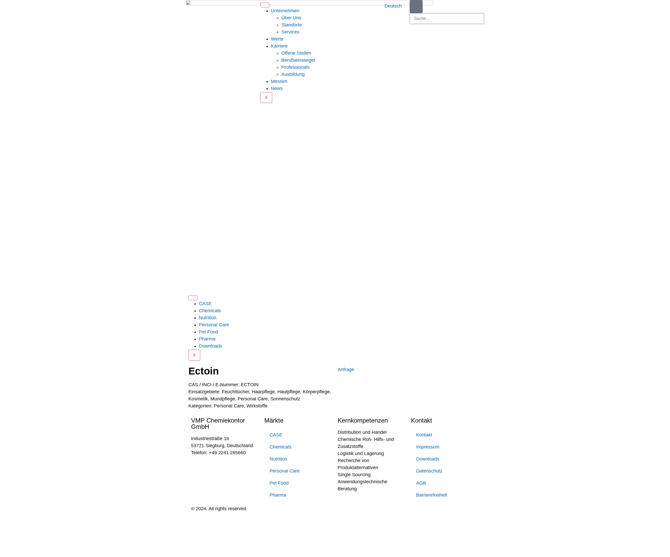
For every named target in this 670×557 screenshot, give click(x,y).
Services (290, 32)
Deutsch (393, 6)
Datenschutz (429, 471)
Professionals (295, 67)
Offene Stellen (296, 53)
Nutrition (207, 317)
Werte (277, 39)
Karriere (279, 46)
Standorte (291, 24)
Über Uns (291, 17)
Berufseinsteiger (298, 60)
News (277, 88)
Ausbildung (293, 74)
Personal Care (214, 324)
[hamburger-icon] (264, 5)
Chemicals (210, 310)
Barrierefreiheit (431, 495)
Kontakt (424, 434)
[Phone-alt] (416, 6)
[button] (447, 27)
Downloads (210, 346)
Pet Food (208, 331)
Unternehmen (285, 10)
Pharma (207, 339)
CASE (205, 303)
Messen (279, 81)
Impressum (427, 447)
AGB (421, 483)
